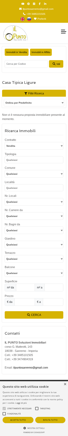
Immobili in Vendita (16, 52)
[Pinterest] (28, 3)
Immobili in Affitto (41, 52)
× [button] (65, 384)
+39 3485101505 (35, 14)
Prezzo (9, 295)
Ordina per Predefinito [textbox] (18, 102)
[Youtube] (22, 3)
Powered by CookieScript (34, 432)
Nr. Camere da (14, 210)
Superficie (11, 281)
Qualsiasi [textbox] (11, 173)
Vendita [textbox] (10, 145)
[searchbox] (35, 160)
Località (9, 182)
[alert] (34, 408)
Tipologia (10, 154)
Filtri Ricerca (36, 93)
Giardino (10, 238)
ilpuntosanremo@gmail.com (38, 8)
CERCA (35, 314)
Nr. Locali (10, 195)
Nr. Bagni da (12, 224)
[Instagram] (34, 3)
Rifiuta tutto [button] (50, 420)
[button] (34, 428)
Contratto (10, 139)
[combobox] (34, 102)
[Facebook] (39, 3)
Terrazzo (10, 252)
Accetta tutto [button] (18, 420)
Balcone (10, 267)
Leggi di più (21, 403)
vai (58, 63)
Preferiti (41, 18)
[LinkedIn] (45, 3)
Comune (10, 167)
